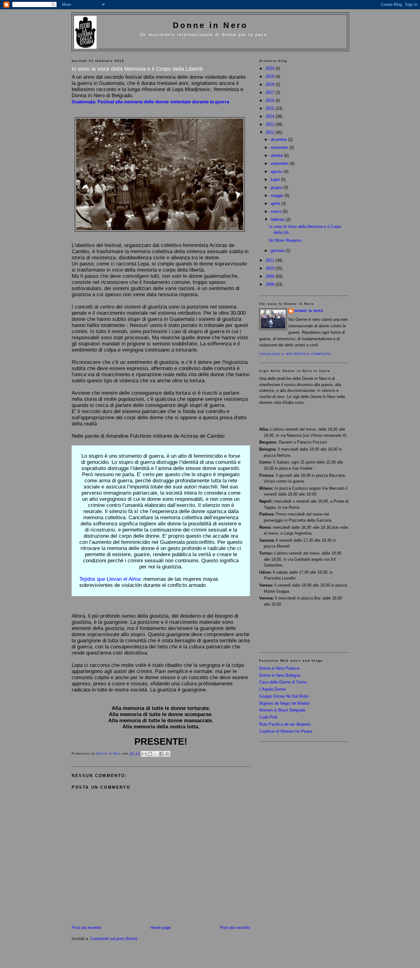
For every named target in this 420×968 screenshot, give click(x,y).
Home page (160, 927)
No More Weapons (285, 240)
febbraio (278, 219)
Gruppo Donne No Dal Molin (284, 696)
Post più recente (86, 927)
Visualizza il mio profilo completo (295, 354)
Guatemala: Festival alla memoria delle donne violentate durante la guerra (150, 101)
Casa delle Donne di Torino (283, 682)
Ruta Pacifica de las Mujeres (285, 724)
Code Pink (268, 717)
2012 (270, 132)
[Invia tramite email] (144, 754)
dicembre (279, 139)
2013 (270, 124)
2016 (270, 100)
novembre (280, 147)
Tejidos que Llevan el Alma (109, 579)
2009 (270, 276)
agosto (277, 171)
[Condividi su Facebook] (161, 754)
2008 (270, 284)
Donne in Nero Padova (279, 668)
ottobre (277, 155)
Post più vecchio (235, 927)
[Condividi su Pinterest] (167, 754)
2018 (270, 84)
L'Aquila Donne (272, 689)
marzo (277, 211)
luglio (276, 179)
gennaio (278, 250)
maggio (278, 195)
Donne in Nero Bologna (279, 675)
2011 (270, 260)
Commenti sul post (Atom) (113, 938)
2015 (270, 108)
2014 (270, 116)
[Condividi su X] (156, 754)
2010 (270, 268)
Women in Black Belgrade (282, 710)
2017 (270, 92)
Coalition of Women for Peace (285, 731)
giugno (277, 187)
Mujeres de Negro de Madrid (284, 703)
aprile (276, 203)
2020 (270, 68)
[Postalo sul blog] (150, 754)
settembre (280, 163)
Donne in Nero (210, 25)
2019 (270, 76)
